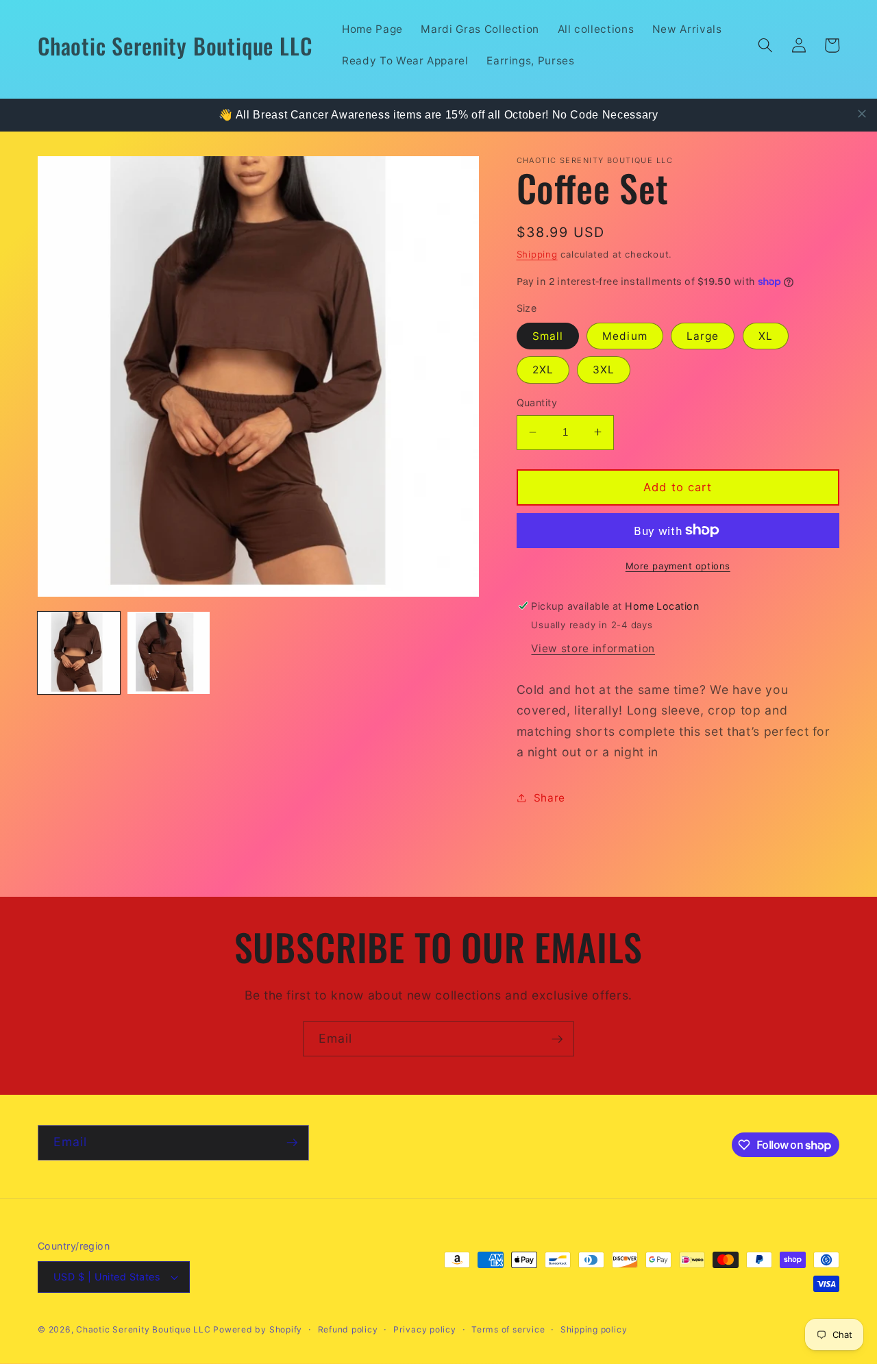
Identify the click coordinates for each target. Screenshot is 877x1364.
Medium (624, 335)
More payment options (678, 565)
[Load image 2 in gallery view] (168, 653)
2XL (543, 369)
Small (548, 335)
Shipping (537, 253)
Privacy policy (424, 1329)
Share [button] (549, 797)
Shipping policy (594, 1329)
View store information (593, 647)
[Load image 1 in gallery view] (79, 653)
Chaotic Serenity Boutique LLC (144, 1329)
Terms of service (508, 1329)
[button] (765, 45)
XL (765, 335)
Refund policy (348, 1329)
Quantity (537, 402)
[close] (862, 113)
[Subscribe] (557, 1039)
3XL (604, 369)
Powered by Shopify (257, 1329)
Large (703, 335)
